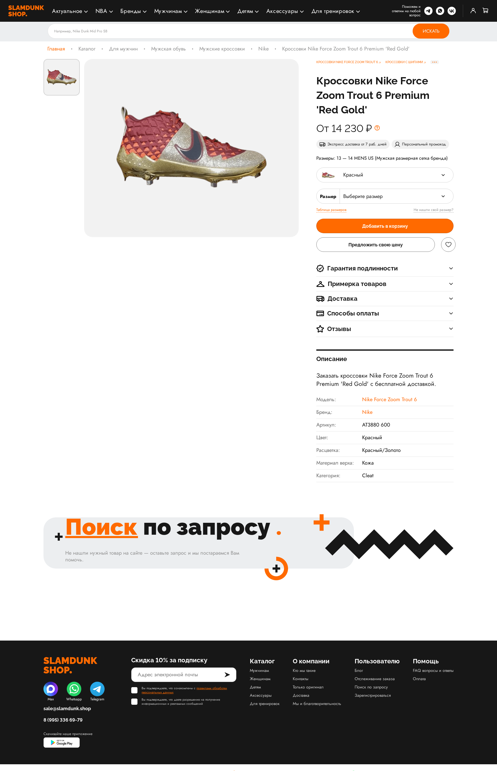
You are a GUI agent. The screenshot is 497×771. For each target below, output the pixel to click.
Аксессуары (282, 11)
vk (452, 11)
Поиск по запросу (371, 687)
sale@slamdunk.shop (67, 708)
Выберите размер (363, 196)
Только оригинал (308, 687)
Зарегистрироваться (373, 695)
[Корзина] (486, 11)
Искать (431, 31)
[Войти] (473, 11)
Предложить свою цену (375, 244)
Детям (245, 11)
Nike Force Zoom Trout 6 (389, 399)
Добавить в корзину (385, 226)
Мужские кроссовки (222, 49)
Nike (263, 49)
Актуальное (67, 11)
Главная (56, 49)
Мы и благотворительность (317, 704)
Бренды (130, 11)
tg (428, 11)
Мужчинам (168, 11)
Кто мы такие (304, 670)
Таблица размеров (331, 209)
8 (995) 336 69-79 (63, 720)
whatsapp (440, 11)
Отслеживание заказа (375, 679)
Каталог (87, 49)
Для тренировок (332, 11)
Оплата (419, 679)
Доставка (301, 695)
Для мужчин (123, 49)
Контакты (300, 679)
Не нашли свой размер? (434, 209)
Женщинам (209, 11)
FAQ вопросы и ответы (433, 670)
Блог (359, 670)
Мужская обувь (168, 49)
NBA (101, 11)
